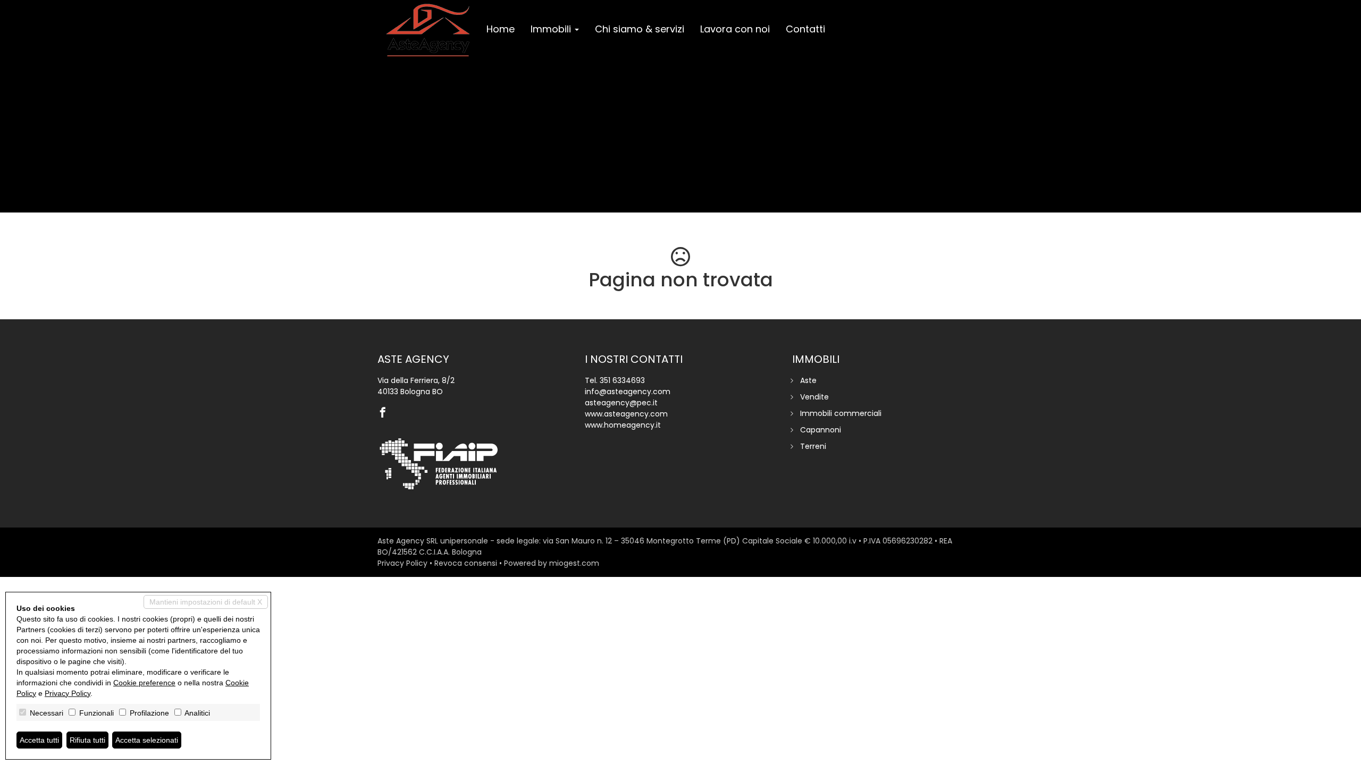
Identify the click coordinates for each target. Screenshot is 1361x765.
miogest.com (574, 563)
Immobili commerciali (840, 413)
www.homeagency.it (623, 425)
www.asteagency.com (626, 414)
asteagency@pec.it (621, 402)
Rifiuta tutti (87, 740)
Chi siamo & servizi (639, 29)
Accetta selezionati (146, 740)
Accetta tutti (39, 740)
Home (500, 29)
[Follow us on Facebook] (385, 413)
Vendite (814, 397)
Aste (808, 380)
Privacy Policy (402, 563)
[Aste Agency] (427, 30)
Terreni (813, 446)
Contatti (805, 29)
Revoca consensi (465, 563)
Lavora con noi (735, 29)
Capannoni (820, 429)
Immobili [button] (552, 29)
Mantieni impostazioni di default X (205, 602)
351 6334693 (622, 380)
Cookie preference (144, 682)
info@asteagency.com (627, 391)
